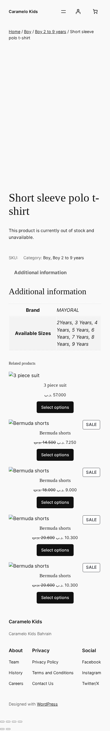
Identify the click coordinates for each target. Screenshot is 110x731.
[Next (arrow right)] (8, 729)
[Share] (14, 722)
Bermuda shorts (55, 433)
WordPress (47, 704)
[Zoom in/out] (2, 722)
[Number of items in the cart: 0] (95, 12)
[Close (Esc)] (20, 722)
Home (14, 31)
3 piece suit (55, 385)
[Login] (78, 12)
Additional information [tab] (40, 272)
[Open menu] (63, 11)
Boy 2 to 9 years (50, 31)
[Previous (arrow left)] (2, 729)
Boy (27, 31)
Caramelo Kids (23, 11)
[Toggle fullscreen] (8, 722)
